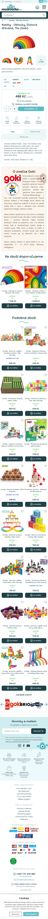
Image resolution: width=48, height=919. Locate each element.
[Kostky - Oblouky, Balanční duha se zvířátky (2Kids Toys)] (35, 657)
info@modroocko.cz (25, 879)
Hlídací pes (24, 137)
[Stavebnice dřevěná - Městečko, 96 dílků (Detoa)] (35, 475)
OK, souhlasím (31, 914)
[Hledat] (43, 14)
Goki (14, 83)
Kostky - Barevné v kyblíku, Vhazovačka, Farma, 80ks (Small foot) (12, 673)
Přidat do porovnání (39, 122)
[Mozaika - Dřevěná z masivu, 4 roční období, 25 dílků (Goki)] (35, 277)
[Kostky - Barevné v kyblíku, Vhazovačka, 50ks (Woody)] (12, 566)
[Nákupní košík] (37, 7)
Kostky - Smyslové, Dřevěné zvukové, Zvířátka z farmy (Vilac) (35, 352)
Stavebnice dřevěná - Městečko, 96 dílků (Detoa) (35, 490)
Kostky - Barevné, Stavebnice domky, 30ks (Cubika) (35, 536)
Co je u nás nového (24, 796)
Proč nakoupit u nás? (24, 788)
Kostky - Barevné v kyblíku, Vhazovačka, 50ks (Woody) (12, 581)
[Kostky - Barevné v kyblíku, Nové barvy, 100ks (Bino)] (35, 612)
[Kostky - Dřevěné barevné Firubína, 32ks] (12, 612)
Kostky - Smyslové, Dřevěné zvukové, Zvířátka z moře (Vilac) (12, 445)
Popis (13, 132)
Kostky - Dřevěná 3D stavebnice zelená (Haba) (35, 445)
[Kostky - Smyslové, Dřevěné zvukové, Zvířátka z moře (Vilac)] (12, 430)
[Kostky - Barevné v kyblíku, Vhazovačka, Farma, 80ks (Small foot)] (12, 657)
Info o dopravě (26, 101)
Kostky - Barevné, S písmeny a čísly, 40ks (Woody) (35, 399)
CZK (41, 1)
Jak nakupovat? (24, 791)
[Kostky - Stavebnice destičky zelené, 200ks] (12, 384)
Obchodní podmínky (24, 794)
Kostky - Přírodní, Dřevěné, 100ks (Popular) (12, 490)
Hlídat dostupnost (16, 122)
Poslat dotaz (7, 122)
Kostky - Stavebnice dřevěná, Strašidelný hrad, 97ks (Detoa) (35, 581)
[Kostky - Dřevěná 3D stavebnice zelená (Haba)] (35, 430)
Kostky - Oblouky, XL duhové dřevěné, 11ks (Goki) (12, 292)
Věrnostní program (24, 814)
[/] (9, 755)
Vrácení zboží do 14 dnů (24, 816)
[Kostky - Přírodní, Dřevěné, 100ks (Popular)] (12, 475)
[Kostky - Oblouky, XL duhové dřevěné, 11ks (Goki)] (12, 277)
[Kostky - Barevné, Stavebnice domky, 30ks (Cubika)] (35, 521)
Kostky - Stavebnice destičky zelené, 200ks (12, 399)
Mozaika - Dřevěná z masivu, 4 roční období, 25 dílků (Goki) (35, 292)
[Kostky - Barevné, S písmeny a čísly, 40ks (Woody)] (35, 384)
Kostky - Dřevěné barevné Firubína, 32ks (12, 627)
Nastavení (15, 914)
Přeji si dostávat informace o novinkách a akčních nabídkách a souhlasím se (24, 739)
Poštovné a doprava (24, 808)
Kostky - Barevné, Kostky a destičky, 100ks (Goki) (12, 536)
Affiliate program (24, 799)
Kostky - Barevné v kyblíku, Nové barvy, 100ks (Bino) (35, 627)
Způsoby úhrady (24, 811)
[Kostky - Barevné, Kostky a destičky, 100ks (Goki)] (12, 521)
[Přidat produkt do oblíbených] (22, 267)
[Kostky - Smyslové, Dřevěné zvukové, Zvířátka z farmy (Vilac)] (35, 337)
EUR (45, 1)
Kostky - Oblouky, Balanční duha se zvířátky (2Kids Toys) (35, 672)
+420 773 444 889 (25, 873)
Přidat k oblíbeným (27, 122)
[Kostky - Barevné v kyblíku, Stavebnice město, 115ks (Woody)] (12, 337)
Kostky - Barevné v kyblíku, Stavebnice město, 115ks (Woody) (12, 353)
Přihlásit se (17, 1)
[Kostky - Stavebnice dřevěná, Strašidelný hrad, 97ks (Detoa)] (35, 566)
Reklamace (24, 819)
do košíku (29, 109)
